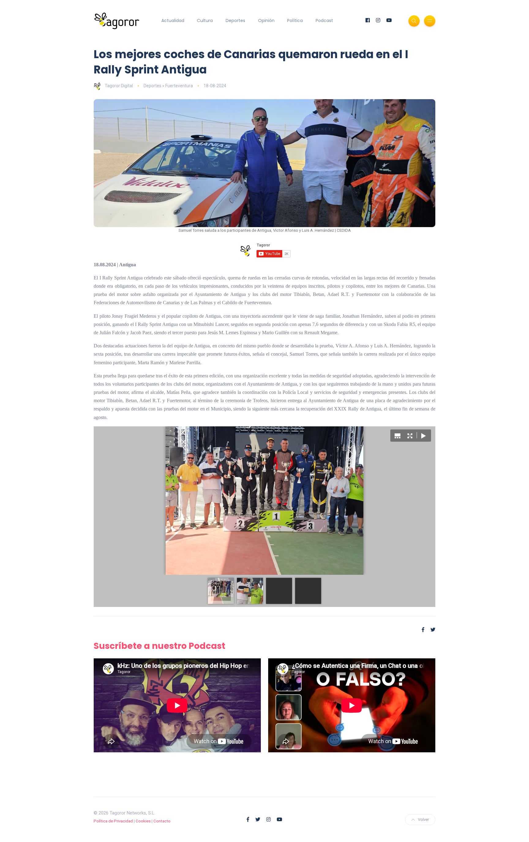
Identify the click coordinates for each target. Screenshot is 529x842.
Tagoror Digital (119, 85)
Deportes (235, 20)
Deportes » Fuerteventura (168, 85)
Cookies (143, 821)
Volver (423, 819)
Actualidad (172, 20)
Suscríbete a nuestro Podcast (159, 646)
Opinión (266, 20)
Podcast (324, 20)
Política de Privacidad (113, 821)
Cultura (205, 20)
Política (295, 20)
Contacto (162, 821)
